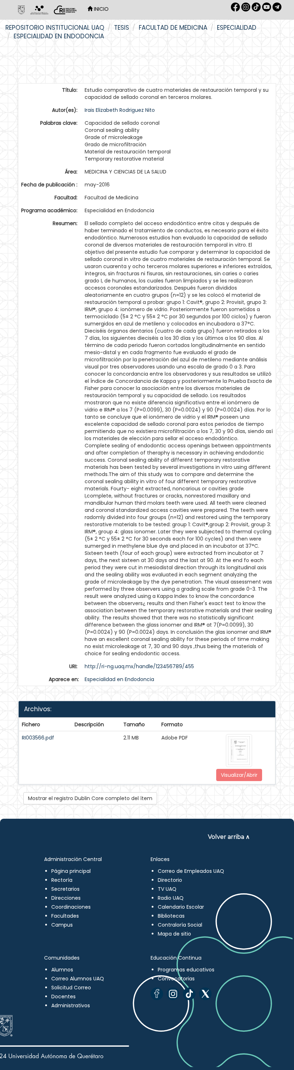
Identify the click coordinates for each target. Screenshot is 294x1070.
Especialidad (236, 27)
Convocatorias (176, 978)
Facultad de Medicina (173, 27)
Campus (62, 924)
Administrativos (70, 1005)
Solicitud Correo (71, 987)
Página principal (71, 871)
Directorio (170, 880)
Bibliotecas (171, 915)
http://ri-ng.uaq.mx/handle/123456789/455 (139, 666)
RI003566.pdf (38, 737)
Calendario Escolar (181, 906)
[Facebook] (157, 994)
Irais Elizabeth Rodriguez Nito (120, 110)
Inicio (101, 9)
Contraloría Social (180, 924)
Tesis (121, 27)
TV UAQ (167, 889)
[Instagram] (173, 994)
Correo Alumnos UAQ (77, 978)
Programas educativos (186, 969)
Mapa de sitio (174, 933)
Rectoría (61, 880)
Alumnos (62, 969)
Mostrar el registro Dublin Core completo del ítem (90, 798)
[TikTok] (189, 994)
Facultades (65, 915)
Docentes (63, 996)
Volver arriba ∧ (229, 836)
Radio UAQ (171, 898)
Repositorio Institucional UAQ (54, 27)
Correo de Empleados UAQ (191, 871)
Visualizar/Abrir (239, 775)
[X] (205, 994)
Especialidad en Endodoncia (59, 36)
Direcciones (66, 898)
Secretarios (65, 889)
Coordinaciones (71, 906)
